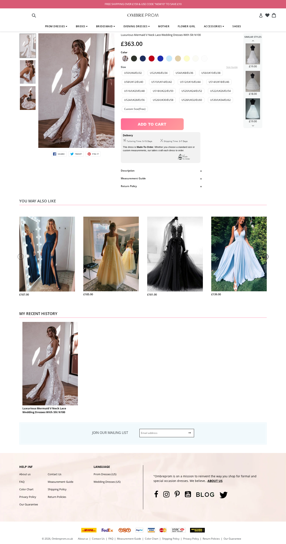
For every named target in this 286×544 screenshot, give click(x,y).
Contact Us (54, 474)
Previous (252, 40)
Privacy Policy (27, 497)
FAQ (21, 482)
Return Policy (129, 186)
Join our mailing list (110, 432)
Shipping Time (171, 141)
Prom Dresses (55, 26)
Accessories (213, 26)
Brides (81, 26)
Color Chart (26, 489)
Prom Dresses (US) (105, 474)
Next (252, 125)
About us (25, 474)
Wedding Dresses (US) (107, 482)
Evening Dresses (136, 26)
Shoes (236, 26)
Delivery (128, 135)
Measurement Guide (133, 178)
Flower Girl (187, 26)
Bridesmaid (105, 26)
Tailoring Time (134, 141)
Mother (163, 26)
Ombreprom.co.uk (62, 538)
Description (128, 170)
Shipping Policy (57, 489)
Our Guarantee (28, 504)
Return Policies (57, 497)
